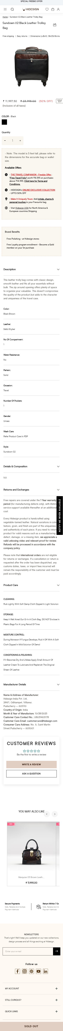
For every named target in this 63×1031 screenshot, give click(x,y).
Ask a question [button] (31, 774)
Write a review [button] (31, 764)
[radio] (5, 122)
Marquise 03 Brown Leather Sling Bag (36, 877)
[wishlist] (47, 9)
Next (55, 814)
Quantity (6, 132)
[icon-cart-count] (52, 9)
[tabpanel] (31, 69)
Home (5, 17)
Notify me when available (60, 515)
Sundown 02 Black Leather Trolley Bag (26, 17)
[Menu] (5, 9)
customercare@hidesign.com (42, 721)
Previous (47, 814)
